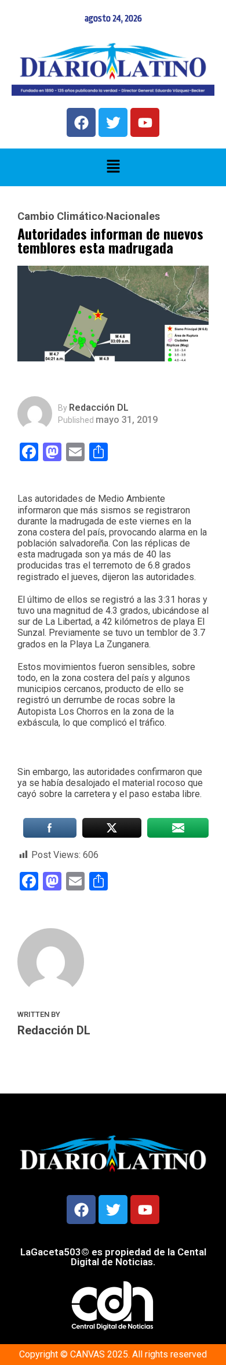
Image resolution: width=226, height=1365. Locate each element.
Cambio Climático (60, 216)
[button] (113, 167)
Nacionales (133, 216)
